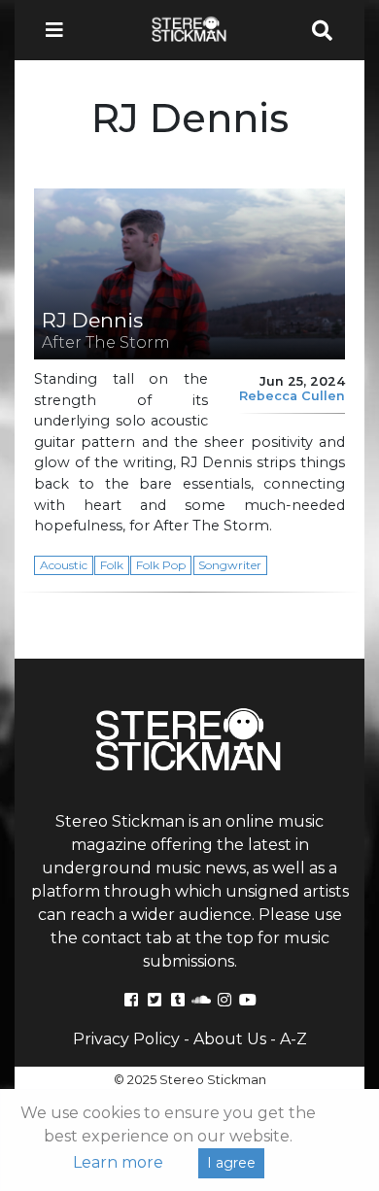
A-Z (293, 1039)
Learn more (118, 1162)
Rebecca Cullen (292, 396)
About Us (229, 1039)
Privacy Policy (126, 1039)
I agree (231, 1163)
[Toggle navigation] (60, 30)
